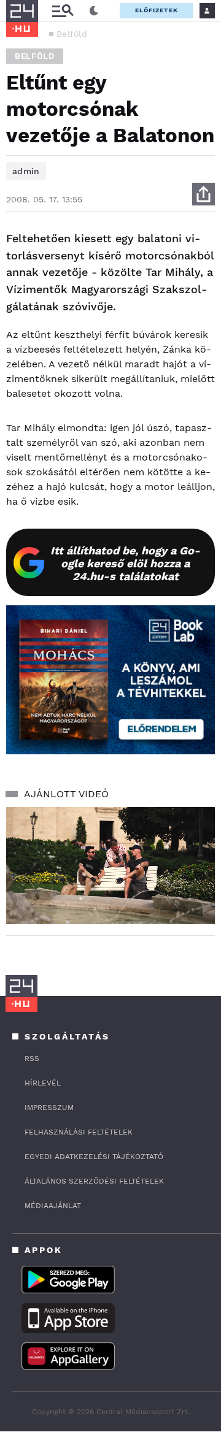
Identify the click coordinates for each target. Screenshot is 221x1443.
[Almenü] (62, 10)
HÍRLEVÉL (43, 1083)
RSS (32, 1058)
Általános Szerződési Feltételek (94, 1181)
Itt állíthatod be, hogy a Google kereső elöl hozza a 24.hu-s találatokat (125, 563)
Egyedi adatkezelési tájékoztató (94, 1156)
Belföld (71, 34)
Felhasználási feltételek (79, 1132)
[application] (110, 865)
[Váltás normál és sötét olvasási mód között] (94, 11)
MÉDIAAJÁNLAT (53, 1205)
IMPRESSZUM (49, 1107)
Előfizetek (156, 10)
